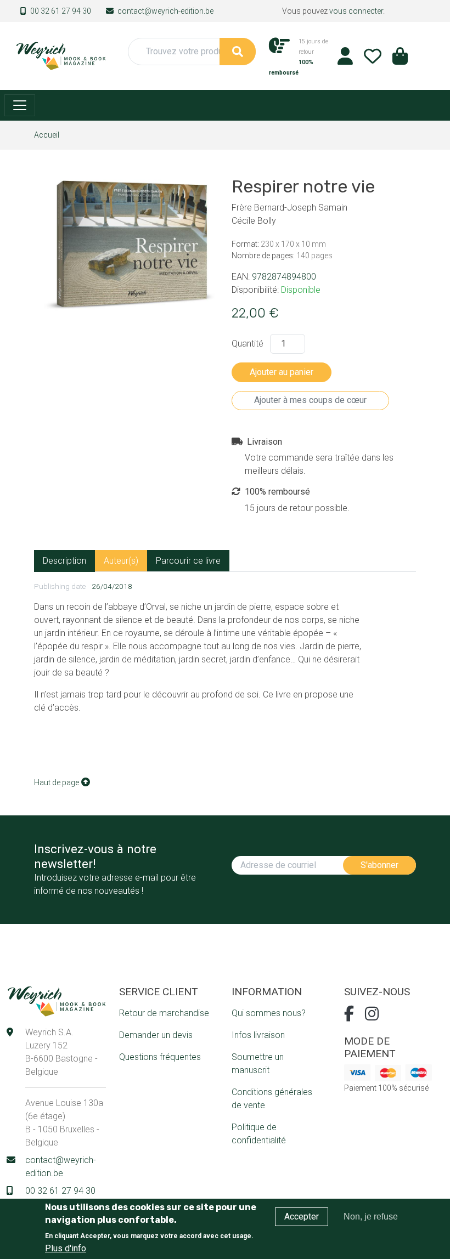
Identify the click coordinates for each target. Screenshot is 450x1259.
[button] (400, 59)
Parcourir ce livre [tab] (188, 560)
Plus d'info (65, 1248)
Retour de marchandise (164, 1013)
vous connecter (356, 11)
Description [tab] (64, 560)
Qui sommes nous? (269, 1013)
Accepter (301, 1216)
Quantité (247, 343)
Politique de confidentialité (259, 1133)
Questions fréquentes (160, 1057)
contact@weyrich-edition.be (165, 11)
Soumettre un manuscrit (258, 1063)
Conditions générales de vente (272, 1098)
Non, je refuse (371, 1216)
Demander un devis (156, 1035)
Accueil (46, 135)
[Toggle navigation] (19, 105)
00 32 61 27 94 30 (60, 11)
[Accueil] (60, 55)
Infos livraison (258, 1035)
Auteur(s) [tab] (121, 560)
